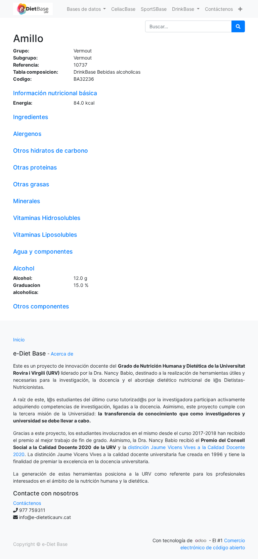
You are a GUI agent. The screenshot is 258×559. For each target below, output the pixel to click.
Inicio (19, 339)
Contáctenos (27, 503)
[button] (240, 9)
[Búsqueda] (238, 26)
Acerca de (62, 354)
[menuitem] (123, 9)
